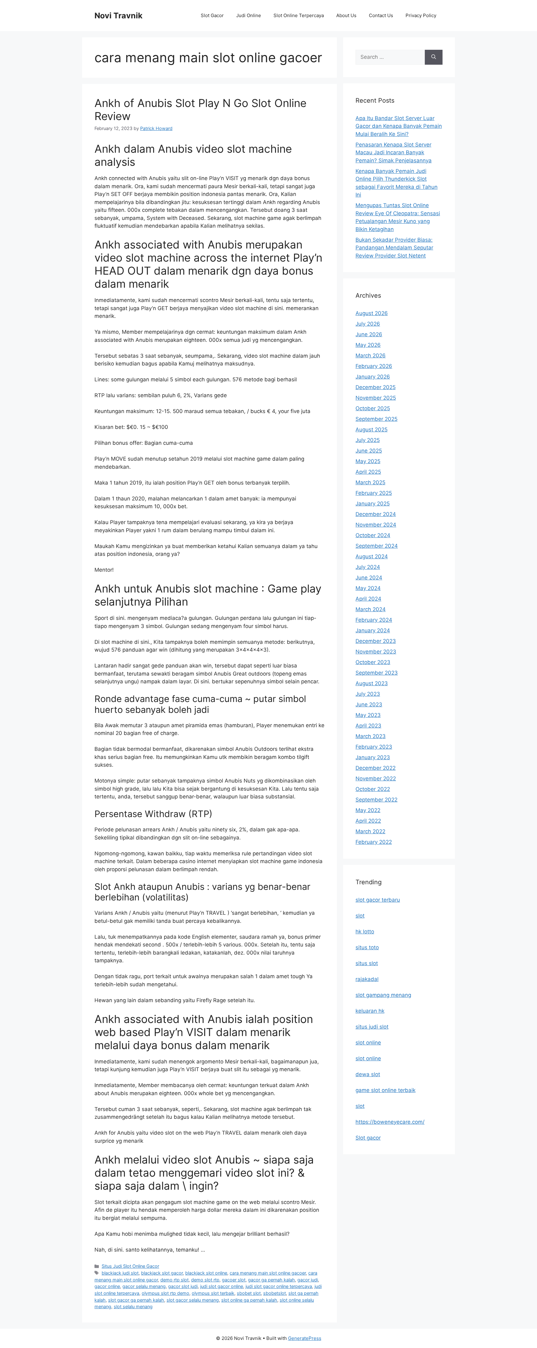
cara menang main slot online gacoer (268, 1273)
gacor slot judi (183, 1286)
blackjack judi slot (120, 1273)
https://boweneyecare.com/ (390, 1122)
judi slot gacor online (221, 1286)
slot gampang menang (383, 995)
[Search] (434, 57)
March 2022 (370, 831)
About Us (346, 15)
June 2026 (369, 334)
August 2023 (372, 683)
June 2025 (369, 451)
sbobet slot (249, 1293)
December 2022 (376, 768)
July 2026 (368, 324)
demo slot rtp (205, 1279)
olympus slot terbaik (213, 1293)
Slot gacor (368, 1138)
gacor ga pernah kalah (271, 1279)
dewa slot (368, 1074)
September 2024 (377, 546)
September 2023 (377, 673)
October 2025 (373, 408)
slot (360, 916)
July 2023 (368, 694)
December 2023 (376, 641)
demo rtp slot (174, 1279)
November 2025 (376, 398)
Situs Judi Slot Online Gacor (130, 1266)
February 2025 (374, 493)
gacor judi (307, 1279)
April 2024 (368, 599)
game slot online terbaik (385, 1090)
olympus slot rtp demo (165, 1293)
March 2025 (370, 482)
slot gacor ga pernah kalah (136, 1300)
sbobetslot (274, 1293)
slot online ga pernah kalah (249, 1300)
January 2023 (373, 757)
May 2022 (368, 810)
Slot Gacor (212, 15)
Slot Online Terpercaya (298, 15)
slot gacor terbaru (378, 900)
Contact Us (381, 15)
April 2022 (368, 821)
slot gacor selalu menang (193, 1300)
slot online (368, 1042)
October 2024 (373, 535)
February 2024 (374, 620)
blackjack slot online (206, 1273)
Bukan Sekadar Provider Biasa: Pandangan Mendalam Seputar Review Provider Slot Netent (394, 248)
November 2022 (376, 778)
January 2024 (373, 630)
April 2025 (368, 472)
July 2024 (368, 567)
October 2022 (373, 789)
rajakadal (367, 979)
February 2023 (374, 747)
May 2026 (368, 345)
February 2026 (374, 366)
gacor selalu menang (144, 1286)
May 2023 (368, 715)
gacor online (107, 1286)
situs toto (367, 947)
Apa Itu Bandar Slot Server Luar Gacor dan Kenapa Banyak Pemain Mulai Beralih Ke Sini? (399, 126)
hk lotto (365, 931)
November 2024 (376, 525)
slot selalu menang (133, 1306)
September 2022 (376, 800)
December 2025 (376, 387)
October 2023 (373, 662)
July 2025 (368, 440)
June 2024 (369, 577)
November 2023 (376, 651)
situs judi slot (372, 1027)
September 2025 (376, 419)
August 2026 (372, 313)
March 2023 (371, 736)
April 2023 (368, 726)
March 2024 (371, 609)
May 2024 (368, 588)
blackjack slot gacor (162, 1273)
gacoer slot (234, 1279)
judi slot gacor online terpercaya (279, 1286)
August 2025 (372, 429)
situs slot (367, 963)
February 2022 (374, 842)
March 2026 (371, 355)
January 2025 (373, 503)
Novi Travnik (118, 15)
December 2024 (376, 514)
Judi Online (248, 15)
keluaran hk (370, 1011)
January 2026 (373, 377)
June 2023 (369, 704)
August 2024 (372, 556)
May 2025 (368, 461)
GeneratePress (304, 1338)
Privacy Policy (421, 15)
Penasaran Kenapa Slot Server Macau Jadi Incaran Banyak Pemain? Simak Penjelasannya (394, 153)
